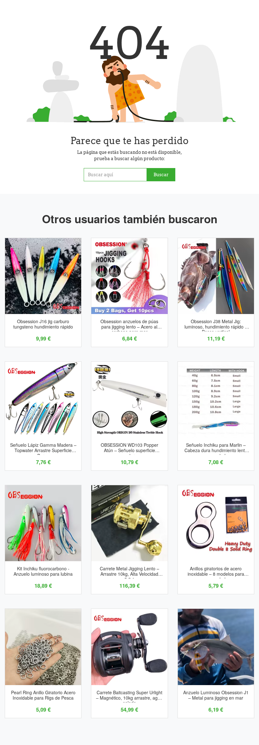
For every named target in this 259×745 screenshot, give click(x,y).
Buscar (161, 174)
